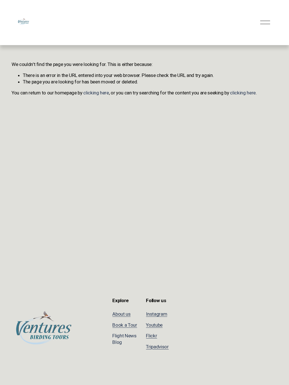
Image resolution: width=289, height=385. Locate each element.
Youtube (154, 325)
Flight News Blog (124, 339)
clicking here (96, 93)
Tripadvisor (157, 346)
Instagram (156, 314)
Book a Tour (124, 325)
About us (121, 314)
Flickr (151, 335)
